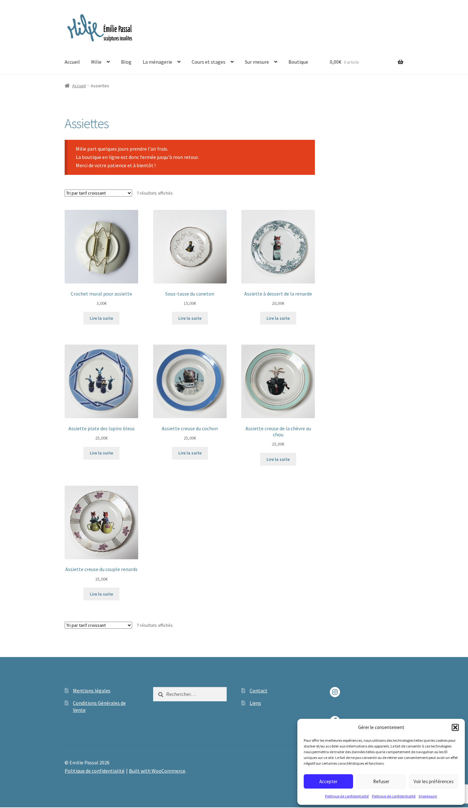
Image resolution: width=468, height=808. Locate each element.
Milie (96, 62)
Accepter (328, 781)
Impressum (428, 796)
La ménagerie (157, 62)
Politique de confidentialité (347, 796)
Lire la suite (101, 318)
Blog (126, 62)
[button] (455, 727)
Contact (258, 690)
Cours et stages (208, 62)
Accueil (72, 62)
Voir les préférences (434, 781)
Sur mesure (257, 62)
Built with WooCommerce (157, 771)
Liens (255, 703)
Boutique (298, 62)
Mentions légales (91, 690)
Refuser (381, 781)
